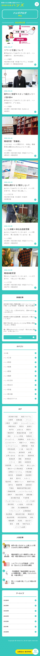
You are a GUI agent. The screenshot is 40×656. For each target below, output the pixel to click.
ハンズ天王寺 (8, 380)
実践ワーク (23, 442)
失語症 (20, 520)
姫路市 (29, 426)
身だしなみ (31, 465)
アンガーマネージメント (13, 501)
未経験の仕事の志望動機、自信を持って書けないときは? (19, 317)
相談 (9, 436)
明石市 (21, 426)
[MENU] (37, 4)
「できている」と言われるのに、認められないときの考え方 (19, 311)
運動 (20, 459)
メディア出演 (30, 501)
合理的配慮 (27, 511)
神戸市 (11, 429)
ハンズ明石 (7, 362)
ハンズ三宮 (7, 358)
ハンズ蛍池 (7, 389)
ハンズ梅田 (7, 376)
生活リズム (31, 439)
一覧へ (20, 337)
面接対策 (31, 455)
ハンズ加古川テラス (10, 398)
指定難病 (9, 514)
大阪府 (7, 423)
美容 (11, 478)
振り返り (21, 455)
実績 (32, 446)
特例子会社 (26, 524)
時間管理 (28, 462)
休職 (17, 524)
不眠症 (11, 488)
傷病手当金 (31, 481)
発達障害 (8, 465)
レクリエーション (12, 446)
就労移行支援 (13, 416)
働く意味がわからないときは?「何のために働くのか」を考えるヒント (20, 330)
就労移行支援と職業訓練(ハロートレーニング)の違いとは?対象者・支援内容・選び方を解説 (19, 305)
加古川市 (29, 449)
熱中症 (10, 485)
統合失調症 (19, 494)
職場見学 (31, 514)
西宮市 (28, 429)
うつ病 (20, 449)
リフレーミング (14, 511)
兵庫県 (10, 420)
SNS (31, 517)
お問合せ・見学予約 (24, 652)
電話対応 (8, 481)
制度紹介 (29, 436)
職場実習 (11, 433)
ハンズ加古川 (8, 385)
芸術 (13, 507)
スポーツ (27, 478)
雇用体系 (22, 452)
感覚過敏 (29, 494)
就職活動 (19, 420)
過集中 (10, 494)
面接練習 (19, 475)
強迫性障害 (10, 517)
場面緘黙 (11, 520)
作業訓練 (28, 472)
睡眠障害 (19, 485)
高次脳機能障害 (23, 507)
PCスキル (12, 452)
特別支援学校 (22, 517)
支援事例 (21, 439)
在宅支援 (29, 504)
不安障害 (26, 498)
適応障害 (11, 504)
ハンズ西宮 (7, 371)
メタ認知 (20, 504)
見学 (30, 433)
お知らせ (20, 429)
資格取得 (29, 485)
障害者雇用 (11, 449)
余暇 (29, 452)
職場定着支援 (21, 433)
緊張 (11, 524)
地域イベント (19, 481)
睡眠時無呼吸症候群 (24, 488)
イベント (29, 420)
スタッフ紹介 (19, 465)
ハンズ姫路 (7, 367)
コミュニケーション (28, 423)
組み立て (29, 520)
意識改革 (12, 459)
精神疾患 (28, 459)
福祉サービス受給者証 (15, 468)
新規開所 (29, 475)
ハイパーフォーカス (25, 491)
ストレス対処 (18, 436)
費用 (20, 462)
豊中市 (18, 478)
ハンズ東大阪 (8, 394)
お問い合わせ (10, 455)
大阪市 (15, 423)
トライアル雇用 (20, 527)
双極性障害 (11, 491)
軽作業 (10, 475)
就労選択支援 (15, 498)
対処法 (32, 442)
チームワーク (9, 439)
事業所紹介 (12, 426)
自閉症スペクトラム (15, 472)
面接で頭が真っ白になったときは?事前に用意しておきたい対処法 (20, 324)
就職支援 (25, 446)
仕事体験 (29, 468)
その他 (6, 353)
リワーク (12, 462)
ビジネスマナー (10, 442)
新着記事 (20, 297)
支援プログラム (26, 416)
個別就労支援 (20, 514)
